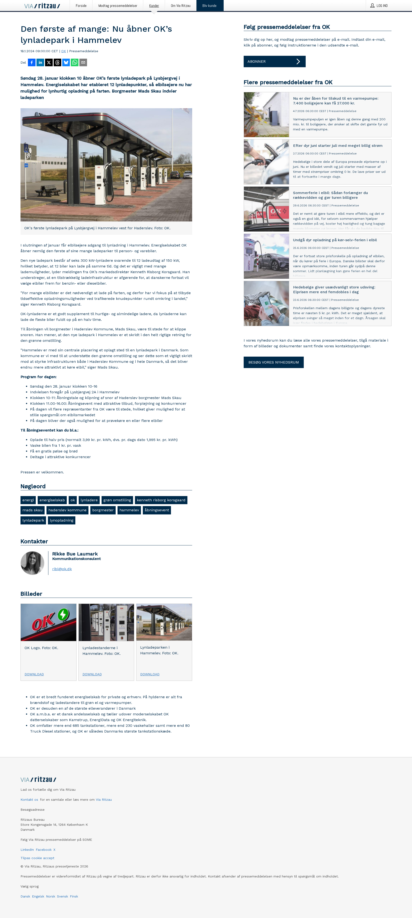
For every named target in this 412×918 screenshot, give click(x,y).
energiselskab (52, 500)
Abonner (256, 61)
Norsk (50, 896)
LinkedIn (27, 849)
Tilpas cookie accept (37, 858)
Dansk (25, 896)
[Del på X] (49, 63)
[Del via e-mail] (83, 63)
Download (34, 674)
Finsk (74, 896)
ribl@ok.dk (62, 569)
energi (28, 500)
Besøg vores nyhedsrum (273, 362)
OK (63, 51)
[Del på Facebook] (32, 63)
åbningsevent (157, 510)
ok (73, 500)
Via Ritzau (104, 799)
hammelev (129, 510)
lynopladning (61, 520)
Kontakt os (29, 799)
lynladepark (33, 520)
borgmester (103, 510)
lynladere (89, 500)
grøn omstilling (117, 500)
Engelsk (38, 896)
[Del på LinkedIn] (40, 63)
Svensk (62, 896)
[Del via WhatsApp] (74, 63)
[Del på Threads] (57, 63)
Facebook (44, 849)
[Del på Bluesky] (66, 63)
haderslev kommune (67, 510)
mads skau (32, 510)
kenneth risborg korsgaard (161, 500)
